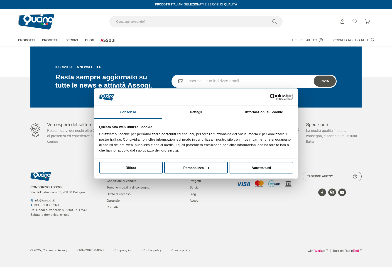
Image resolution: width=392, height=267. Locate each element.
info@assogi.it (44, 200)
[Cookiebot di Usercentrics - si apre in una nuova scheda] (273, 96)
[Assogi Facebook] (322, 192)
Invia (325, 81)
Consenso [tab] (128, 112)
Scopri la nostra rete (350, 40)
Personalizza (193, 167)
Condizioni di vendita (121, 181)
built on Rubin (347, 250)
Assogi (108, 40)
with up (318, 250)
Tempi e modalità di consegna (128, 187)
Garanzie (113, 200)
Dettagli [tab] (196, 112)
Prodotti (26, 40)
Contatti (112, 207)
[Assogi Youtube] (342, 192)
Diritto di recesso (119, 194)
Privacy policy (180, 250)
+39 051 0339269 (46, 205)
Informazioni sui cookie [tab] (264, 112)
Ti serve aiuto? (304, 40)
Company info (123, 250)
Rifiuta (131, 167)
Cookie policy (152, 250)
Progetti (50, 40)
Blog (89, 40)
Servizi (72, 40)
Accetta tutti (261, 167)
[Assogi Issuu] (332, 192)
